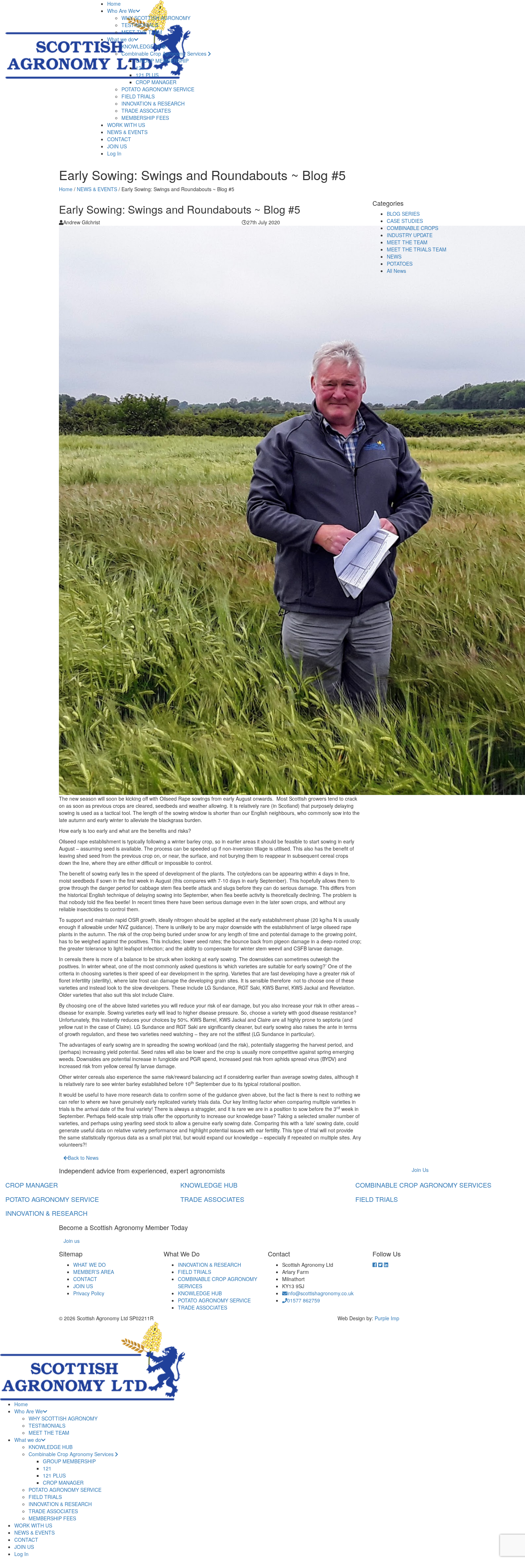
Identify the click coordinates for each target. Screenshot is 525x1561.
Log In (114, 153)
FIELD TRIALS (138, 96)
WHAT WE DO (89, 1264)
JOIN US (117, 146)
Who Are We (121, 10)
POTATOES (399, 263)
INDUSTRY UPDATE (409, 235)
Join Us (420, 1169)
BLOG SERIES (403, 213)
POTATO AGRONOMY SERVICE (157, 89)
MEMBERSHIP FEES (145, 117)
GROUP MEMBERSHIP (162, 60)
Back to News (83, 1157)
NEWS (394, 256)
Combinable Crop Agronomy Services (164, 53)
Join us (72, 1240)
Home (114, 3)
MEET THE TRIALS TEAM (416, 249)
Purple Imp (387, 1318)
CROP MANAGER (156, 82)
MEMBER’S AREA (93, 1271)
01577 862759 (303, 1300)
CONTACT (119, 139)
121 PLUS (147, 74)
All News (396, 270)
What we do (120, 39)
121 (140, 67)
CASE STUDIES (405, 220)
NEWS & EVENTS (127, 132)
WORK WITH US (126, 124)
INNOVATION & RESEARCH (153, 103)
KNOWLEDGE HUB (143, 46)
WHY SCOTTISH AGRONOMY (155, 17)
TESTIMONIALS (139, 25)
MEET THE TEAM (141, 32)
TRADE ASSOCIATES (146, 110)
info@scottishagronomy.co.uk (320, 1293)
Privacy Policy (88, 1293)
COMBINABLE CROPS (412, 227)
